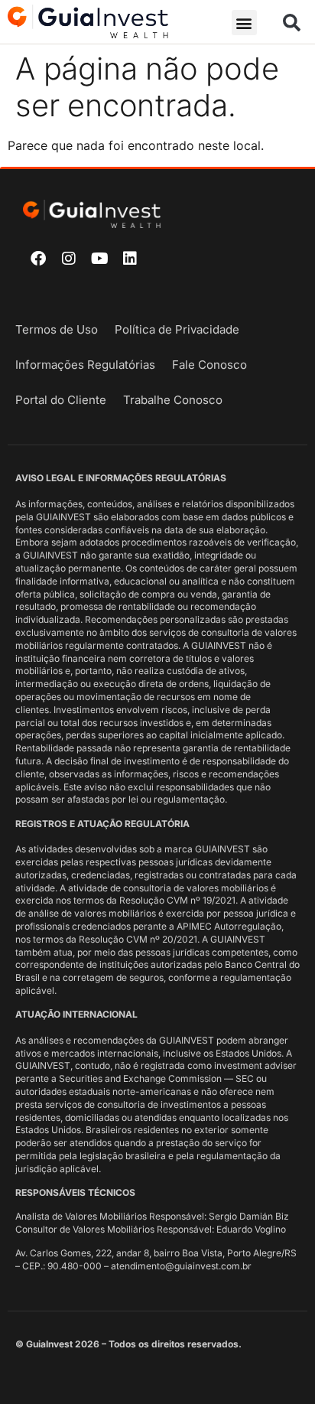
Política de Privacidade (177, 329)
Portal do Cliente (60, 400)
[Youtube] (99, 258)
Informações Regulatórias (85, 364)
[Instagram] (69, 258)
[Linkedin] (130, 258)
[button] (244, 22)
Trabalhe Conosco (172, 400)
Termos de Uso (56, 329)
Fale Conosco (209, 364)
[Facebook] (38, 258)
